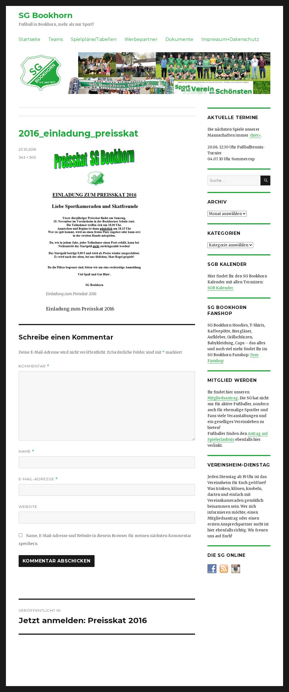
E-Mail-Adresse (38, 479)
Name (26, 451)
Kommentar (34, 366)
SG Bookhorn (46, 15)
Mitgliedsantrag (222, 398)
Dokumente (179, 39)
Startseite (29, 39)
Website (28, 506)
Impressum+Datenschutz (230, 39)
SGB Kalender (220, 288)
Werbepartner (140, 39)
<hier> (255, 135)
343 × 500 (27, 157)
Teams (55, 39)
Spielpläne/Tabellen (94, 39)
